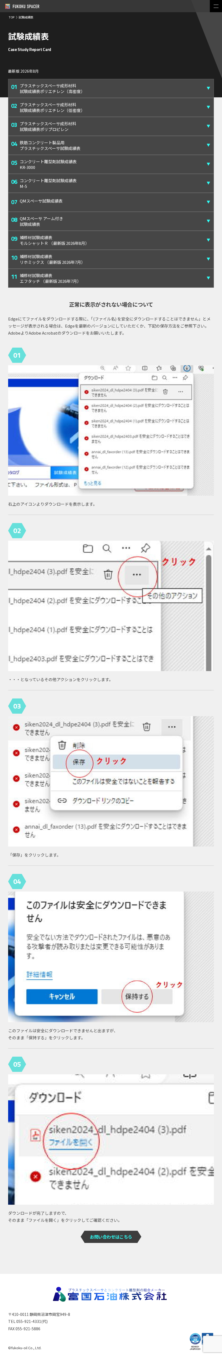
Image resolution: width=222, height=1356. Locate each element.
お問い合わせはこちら (111, 1236)
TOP (11, 17)
